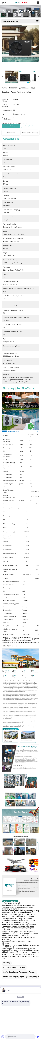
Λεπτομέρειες (11, 133)
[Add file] (2, 1036)
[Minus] (38, 990)
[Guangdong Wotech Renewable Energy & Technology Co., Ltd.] (21, 2)
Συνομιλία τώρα (11, 126)
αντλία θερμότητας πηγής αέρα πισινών (19, 972)
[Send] (38, 1036)
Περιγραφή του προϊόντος (30, 133)
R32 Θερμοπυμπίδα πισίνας (14, 967)
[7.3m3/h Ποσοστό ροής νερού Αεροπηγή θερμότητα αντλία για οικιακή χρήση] (20, 46)
